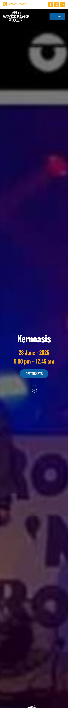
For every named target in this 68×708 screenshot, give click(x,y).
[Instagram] (56, 4)
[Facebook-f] (50, 4)
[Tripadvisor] (62, 4)
